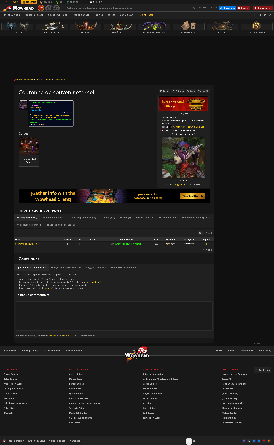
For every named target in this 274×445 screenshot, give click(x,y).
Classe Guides (11, 374)
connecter (52, 336)
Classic (48, 2)
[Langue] (270, 15)
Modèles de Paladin (232, 408)
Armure (47, 79)
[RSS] (269, 441)
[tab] (27, 217)
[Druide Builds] (229, 398)
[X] (249, 441)
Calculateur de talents (15, 403)
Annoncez (75, 440)
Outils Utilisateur (36, 440)
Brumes (74, 2)
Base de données (81, 15)
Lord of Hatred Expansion (235, 374)
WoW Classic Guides (153, 369)
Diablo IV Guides (230, 369)
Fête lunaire (189, 244)
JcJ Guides (147, 403)
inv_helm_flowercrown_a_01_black (188, 126)
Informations (12, 15)
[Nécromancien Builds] (233, 403)
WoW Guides (10, 369)
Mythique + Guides (13, 388)
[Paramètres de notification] (260, 15)
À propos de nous (58, 440)
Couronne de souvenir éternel (127, 243)
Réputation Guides (78, 398)
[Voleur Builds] (229, 413)
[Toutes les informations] (6, 2)
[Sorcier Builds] (229, 417)
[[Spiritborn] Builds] (232, 422)
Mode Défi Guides (78, 413)
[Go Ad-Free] (146, 15)
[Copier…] (200, 233)
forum (47, 288)
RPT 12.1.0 (48, 8)
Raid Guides (10, 398)
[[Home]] (19, 7)
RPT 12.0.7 (56, 8)
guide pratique (93, 282)
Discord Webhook (58, 15)
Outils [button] (99, 15)
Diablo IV (97, 2)
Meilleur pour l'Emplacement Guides (161, 379)
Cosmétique (59, 79)
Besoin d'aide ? (16, 440)
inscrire (66, 336)
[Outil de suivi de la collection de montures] (114, 196)
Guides (111, 15)
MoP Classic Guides (79, 369)
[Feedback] (265, 15)
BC (61, 2)
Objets (39, 79)
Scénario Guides (77, 408)
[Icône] (23, 104)
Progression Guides (14, 383)
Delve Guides (10, 379)
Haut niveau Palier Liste (234, 383)
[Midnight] (9, 413)
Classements (76, 422)
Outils (219, 350)
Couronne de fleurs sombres (28, 243)
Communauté (127, 15)
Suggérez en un (182, 184)
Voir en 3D (203, 91)
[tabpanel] (114, 241)
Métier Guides (11, 393)
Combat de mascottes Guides (84, 403)
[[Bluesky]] (254, 441)
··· (83, 2)
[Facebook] (259, 441)
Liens (192, 91)
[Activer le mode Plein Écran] (255, 15)
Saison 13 (226, 379)
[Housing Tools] (29, 350)
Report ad (257, 343)
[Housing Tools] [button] (34, 15)
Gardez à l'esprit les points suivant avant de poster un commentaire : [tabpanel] (58, 305)
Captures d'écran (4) (183, 134)
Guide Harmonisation (153, 374)
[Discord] (244, 441)
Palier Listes (10, 408)
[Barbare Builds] (230, 393)
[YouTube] (264, 441)
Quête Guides (76, 393)
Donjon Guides (76, 383)
